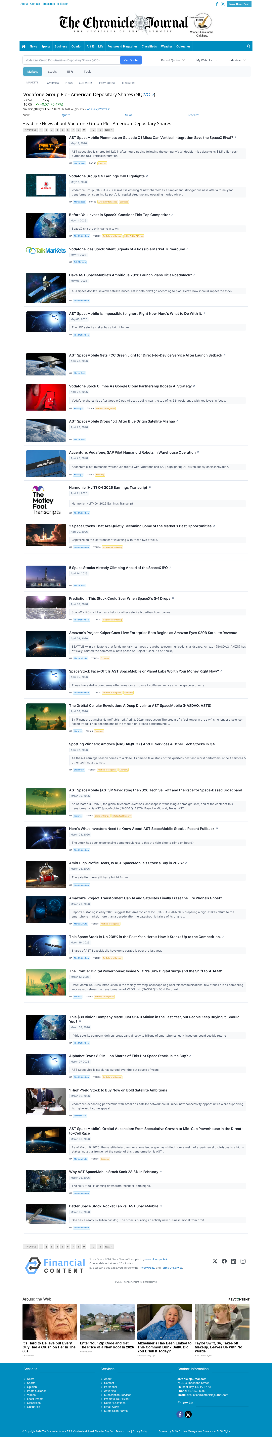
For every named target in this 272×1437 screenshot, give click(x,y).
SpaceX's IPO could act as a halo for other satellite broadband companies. (122, 612)
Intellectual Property (122, 816)
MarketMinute (80, 658)
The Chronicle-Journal (54, 1431)
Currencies (86, 83)
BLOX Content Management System (191, 1431)
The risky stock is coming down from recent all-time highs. (112, 1185)
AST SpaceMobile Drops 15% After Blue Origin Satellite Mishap (124, 421)
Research (194, 115)
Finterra (77, 731)
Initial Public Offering (134, 236)
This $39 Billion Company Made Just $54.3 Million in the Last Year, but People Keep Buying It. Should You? (154, 1019)
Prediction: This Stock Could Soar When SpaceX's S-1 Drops (121, 598)
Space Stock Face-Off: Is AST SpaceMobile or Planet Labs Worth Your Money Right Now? (146, 671)
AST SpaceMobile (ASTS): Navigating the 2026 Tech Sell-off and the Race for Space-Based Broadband (155, 790)
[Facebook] (224, 1265)
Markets (32, 71)
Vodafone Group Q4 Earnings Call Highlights (109, 176)
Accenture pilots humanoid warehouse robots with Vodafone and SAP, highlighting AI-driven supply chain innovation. (151, 466)
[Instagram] (243, 1265)
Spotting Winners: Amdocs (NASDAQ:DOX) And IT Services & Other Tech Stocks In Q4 (142, 744)
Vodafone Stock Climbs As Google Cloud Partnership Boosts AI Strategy (132, 386)
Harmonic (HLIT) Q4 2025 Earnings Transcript (110, 487)
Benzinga (78, 408)
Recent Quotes (170, 60)
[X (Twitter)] (215, 1265)
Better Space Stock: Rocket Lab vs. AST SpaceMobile (115, 1206)
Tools (87, 71)
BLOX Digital (224, 1431)
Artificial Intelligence (107, 202)
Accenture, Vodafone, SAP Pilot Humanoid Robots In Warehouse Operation (134, 452)
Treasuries (128, 83)
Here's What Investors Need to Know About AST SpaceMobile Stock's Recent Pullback (143, 829)
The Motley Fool (81, 236)
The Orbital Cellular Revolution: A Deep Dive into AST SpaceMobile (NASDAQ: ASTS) (140, 705)
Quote (66, 115)
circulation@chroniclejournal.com (207, 1395)
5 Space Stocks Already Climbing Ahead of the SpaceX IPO (120, 568)
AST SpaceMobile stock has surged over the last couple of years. (116, 1069)
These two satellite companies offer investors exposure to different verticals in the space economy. (139, 685)
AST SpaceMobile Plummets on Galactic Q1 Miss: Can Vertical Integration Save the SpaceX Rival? (153, 137)
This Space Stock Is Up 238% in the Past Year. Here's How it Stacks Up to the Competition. (147, 937)
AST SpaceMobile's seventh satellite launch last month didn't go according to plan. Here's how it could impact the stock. (153, 291)
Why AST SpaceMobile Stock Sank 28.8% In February (115, 1172)
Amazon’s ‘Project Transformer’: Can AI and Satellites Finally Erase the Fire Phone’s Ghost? (145, 898)
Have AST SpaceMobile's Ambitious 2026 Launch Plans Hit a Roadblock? (132, 275)
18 (99, 129)
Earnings (102, 163)
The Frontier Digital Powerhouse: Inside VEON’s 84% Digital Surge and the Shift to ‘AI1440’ (145, 971)
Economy (100, 474)
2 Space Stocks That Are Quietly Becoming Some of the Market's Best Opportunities (142, 526)
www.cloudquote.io (156, 1259)
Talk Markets (80, 262)
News (69, 83)
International (107, 83)
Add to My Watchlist (98, 109)
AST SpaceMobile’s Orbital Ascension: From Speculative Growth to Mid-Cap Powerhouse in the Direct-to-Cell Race (156, 1131)
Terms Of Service (171, 1267)
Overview (53, 83)
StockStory (79, 770)
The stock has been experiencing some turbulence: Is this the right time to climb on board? (133, 842)
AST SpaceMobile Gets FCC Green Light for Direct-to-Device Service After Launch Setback (147, 355)
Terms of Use (123, 1431)
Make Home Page (239, 4)
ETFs (70, 71)
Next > (108, 129)
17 (93, 129)
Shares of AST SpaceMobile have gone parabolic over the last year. (117, 950)
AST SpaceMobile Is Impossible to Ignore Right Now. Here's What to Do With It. (137, 313)
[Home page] (136, 24)
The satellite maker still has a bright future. (100, 877)
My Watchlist (204, 60)
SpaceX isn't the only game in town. (96, 228)
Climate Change (102, 816)
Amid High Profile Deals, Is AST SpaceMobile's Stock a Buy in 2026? (128, 863)
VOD (149, 94)
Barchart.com (80, 1116)
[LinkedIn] (234, 1265)
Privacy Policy (147, 1267)
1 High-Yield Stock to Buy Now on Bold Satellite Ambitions (118, 1090)
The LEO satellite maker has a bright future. (101, 327)
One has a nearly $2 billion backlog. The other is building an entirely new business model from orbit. (138, 1220)
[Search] (248, 46)
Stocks (52, 71)
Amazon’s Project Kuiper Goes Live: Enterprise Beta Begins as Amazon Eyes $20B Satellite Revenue (153, 633)
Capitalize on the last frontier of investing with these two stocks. (115, 539)
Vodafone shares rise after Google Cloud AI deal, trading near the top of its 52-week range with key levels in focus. (149, 400)
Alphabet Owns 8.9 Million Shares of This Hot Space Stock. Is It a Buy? (130, 1056)
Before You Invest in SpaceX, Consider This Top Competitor (121, 215)
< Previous (30, 129)
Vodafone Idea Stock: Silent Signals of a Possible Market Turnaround (129, 249)
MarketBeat (79, 163)
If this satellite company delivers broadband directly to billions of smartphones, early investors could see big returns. (150, 1035)
